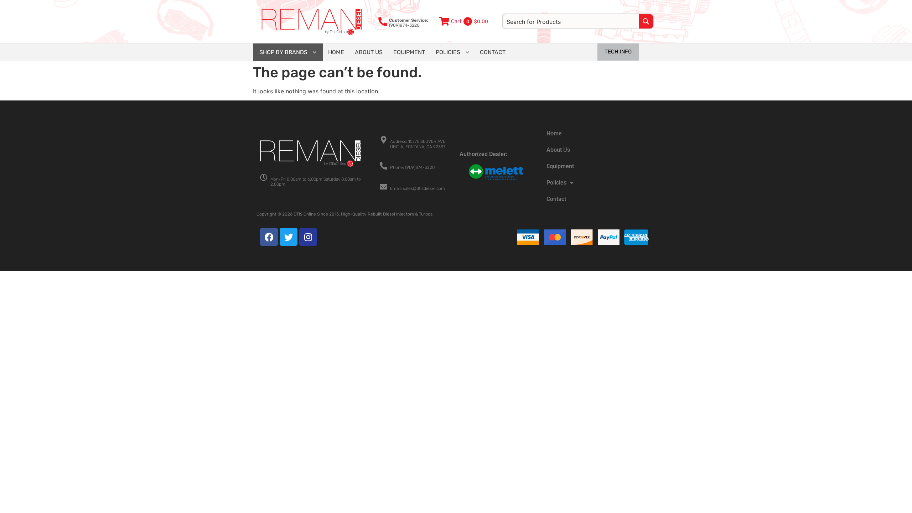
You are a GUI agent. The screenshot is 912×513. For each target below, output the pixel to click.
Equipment (560, 166)
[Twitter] (288, 237)
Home (554, 133)
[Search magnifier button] (646, 21)
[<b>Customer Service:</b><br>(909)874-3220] (382, 21)
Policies (556, 182)
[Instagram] (308, 237)
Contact (556, 199)
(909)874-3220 (408, 23)
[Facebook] (269, 237)
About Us (558, 149)
